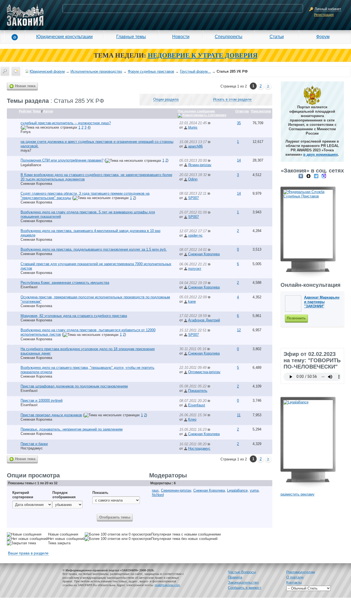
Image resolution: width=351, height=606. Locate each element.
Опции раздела (166, 99)
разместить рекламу (298, 494)
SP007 (193, 198)
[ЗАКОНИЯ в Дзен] (308, 176)
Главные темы (131, 36)
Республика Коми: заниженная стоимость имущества (65, 283)
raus (155, 490)
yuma (254, 490)
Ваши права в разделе (28, 553)
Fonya (25, 132)
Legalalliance (31, 165)
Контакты (294, 582)
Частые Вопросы (242, 572)
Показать (100, 493)
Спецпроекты (228, 36)
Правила (235, 577)
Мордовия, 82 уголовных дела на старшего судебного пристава (74, 316)
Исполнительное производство (96, 71)
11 (238, 415)
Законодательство (243, 582)
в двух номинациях (320, 154)
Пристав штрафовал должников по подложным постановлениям (74, 386)
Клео (192, 419)
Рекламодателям (300, 572)
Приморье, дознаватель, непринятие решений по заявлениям (72, 429)
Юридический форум (47, 71)
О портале (295, 577)
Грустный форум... (195, 71)
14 (239, 160)
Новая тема (25, 86)
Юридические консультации (64, 36)
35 (239, 123)
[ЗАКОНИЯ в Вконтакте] (301, 176)
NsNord (158, 495)
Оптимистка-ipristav (204, 372)
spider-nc (195, 235)
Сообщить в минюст (244, 588)
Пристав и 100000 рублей (42, 400)
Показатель (197, 391)
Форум (323, 36)
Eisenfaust (29, 287)
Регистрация (324, 15)
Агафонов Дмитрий (204, 320)
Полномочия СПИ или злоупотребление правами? (62, 160)
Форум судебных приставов (151, 71)
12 (239, 330)
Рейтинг (25, 111)
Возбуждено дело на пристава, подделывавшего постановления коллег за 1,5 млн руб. (94, 249)
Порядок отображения (64, 495)
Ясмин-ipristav (199, 165)
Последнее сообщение (196, 111)
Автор (48, 111)
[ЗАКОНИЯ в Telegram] (316, 176)
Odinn (192, 179)
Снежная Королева (36, 184)
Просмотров (261, 111)
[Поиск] (5, 71)
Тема (37, 111)
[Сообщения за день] (16, 71)
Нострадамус (32, 448)
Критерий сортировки (22, 495)
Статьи (277, 36)
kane (192, 301)
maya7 (26, 150)
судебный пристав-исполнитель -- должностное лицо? (66, 123)
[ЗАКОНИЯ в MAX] (324, 176)
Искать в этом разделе (232, 99)
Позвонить (296, 318)
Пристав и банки (34, 444)
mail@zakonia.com (167, 585)
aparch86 (195, 146)
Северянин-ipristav (176, 490)
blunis (192, 127)
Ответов (242, 111)
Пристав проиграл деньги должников (51, 415)
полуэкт (194, 269)
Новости (180, 36)
